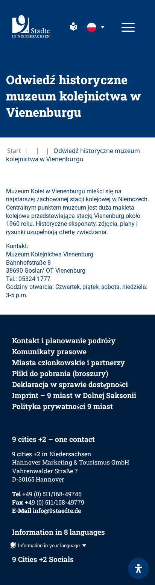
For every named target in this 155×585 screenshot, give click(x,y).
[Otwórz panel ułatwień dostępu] (138, 568)
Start (14, 151)
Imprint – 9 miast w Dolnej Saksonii (74, 395)
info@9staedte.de (57, 510)
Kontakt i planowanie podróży (63, 340)
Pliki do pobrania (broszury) (60, 373)
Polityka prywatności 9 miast (62, 406)
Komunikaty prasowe (49, 351)
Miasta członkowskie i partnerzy (68, 362)
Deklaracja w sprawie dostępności (70, 384)
